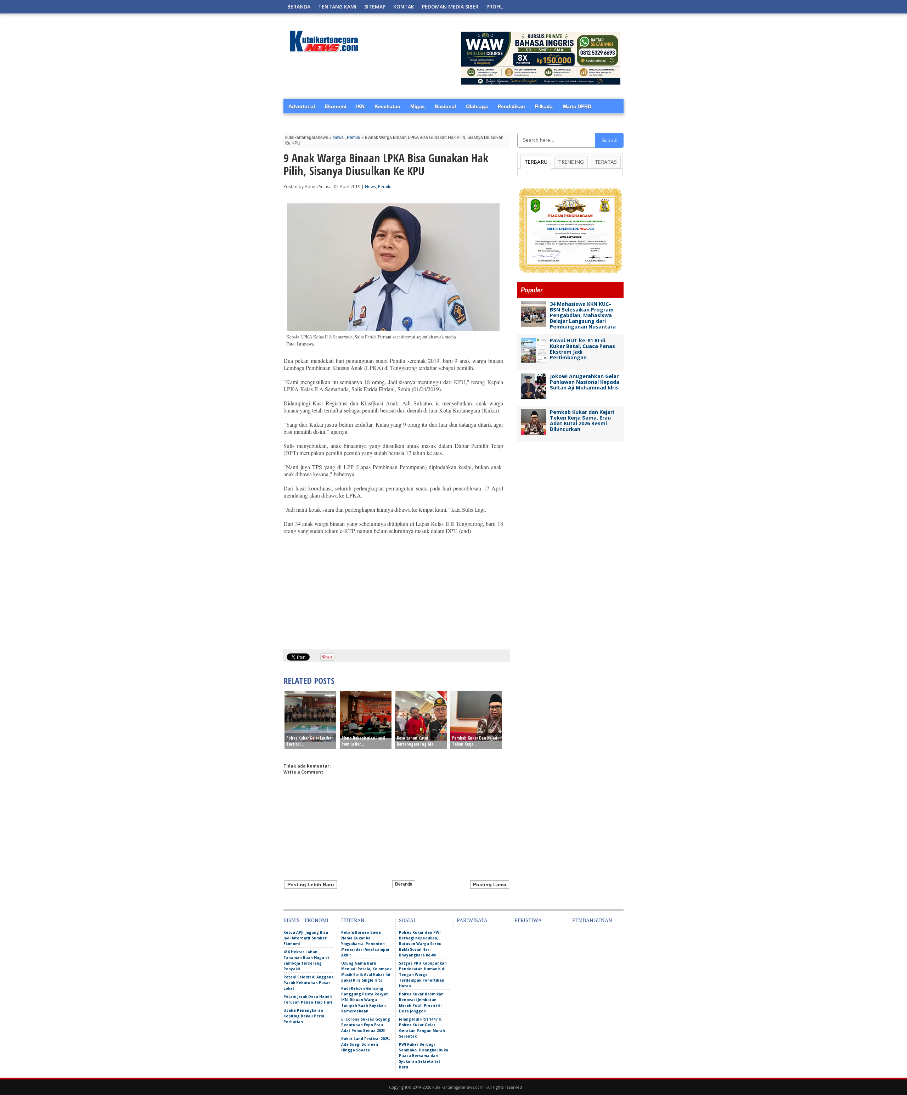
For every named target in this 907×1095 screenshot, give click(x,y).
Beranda (298, 6)
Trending (571, 162)
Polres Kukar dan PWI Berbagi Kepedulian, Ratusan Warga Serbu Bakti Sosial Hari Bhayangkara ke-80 (420, 944)
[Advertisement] (393, 589)
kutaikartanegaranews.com (458, 1087)
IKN (360, 106)
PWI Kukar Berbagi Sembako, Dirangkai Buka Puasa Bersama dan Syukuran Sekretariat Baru (423, 1055)
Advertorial (301, 106)
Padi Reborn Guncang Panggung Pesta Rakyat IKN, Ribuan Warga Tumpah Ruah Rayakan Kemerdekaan (364, 999)
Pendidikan (511, 106)
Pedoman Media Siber (450, 6)
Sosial (407, 920)
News (338, 137)
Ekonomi (335, 106)
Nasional (445, 106)
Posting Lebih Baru (310, 884)
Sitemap (374, 6)
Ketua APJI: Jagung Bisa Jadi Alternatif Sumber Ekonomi (305, 938)
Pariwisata (472, 920)
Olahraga (477, 106)
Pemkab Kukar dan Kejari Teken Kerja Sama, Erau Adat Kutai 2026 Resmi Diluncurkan (582, 420)
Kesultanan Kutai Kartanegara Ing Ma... (416, 741)
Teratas (606, 162)
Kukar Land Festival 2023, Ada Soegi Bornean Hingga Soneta (365, 1044)
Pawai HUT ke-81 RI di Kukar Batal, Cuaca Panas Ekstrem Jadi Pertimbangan (582, 349)
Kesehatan (387, 106)
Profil (494, 6)
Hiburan (353, 920)
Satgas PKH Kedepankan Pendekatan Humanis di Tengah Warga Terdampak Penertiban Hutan (423, 974)
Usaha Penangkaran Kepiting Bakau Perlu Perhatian (303, 1016)
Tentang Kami (337, 6)
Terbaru (535, 162)
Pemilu (353, 137)
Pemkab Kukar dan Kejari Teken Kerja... (474, 741)
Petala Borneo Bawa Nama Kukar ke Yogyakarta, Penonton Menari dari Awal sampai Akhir (365, 944)
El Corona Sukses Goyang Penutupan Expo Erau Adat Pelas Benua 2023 (365, 1025)
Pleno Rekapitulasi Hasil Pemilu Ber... (363, 741)
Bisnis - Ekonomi (305, 920)
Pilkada (544, 106)
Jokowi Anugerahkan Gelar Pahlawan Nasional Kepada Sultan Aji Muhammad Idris (584, 382)
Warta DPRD (577, 106)
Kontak (403, 6)
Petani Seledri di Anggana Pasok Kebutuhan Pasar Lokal (308, 983)
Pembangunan (592, 920)
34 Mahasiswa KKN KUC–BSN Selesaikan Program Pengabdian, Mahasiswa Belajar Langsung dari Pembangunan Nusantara (583, 315)
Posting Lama (489, 884)
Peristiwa (528, 920)
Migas (417, 106)
